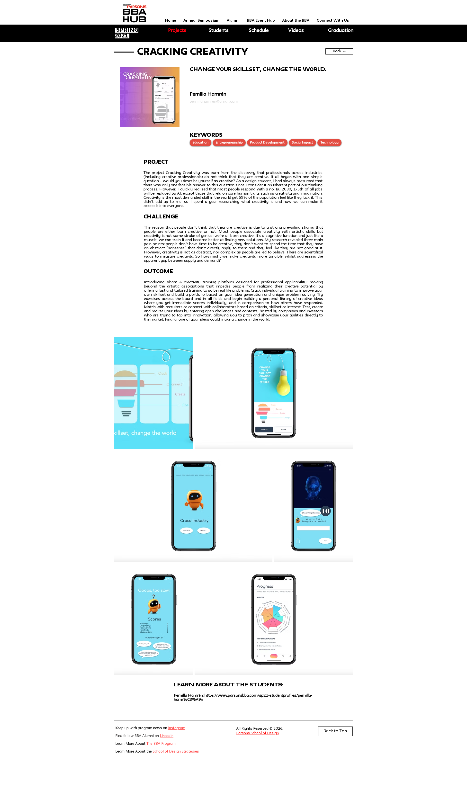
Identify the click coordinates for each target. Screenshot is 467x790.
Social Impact (302, 142)
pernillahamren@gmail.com (214, 101)
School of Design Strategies (176, 751)
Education (200, 142)
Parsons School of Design (257, 733)
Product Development (267, 142)
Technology (329, 142)
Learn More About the (134, 751)
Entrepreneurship (229, 142)
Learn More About (130, 743)
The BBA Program (161, 743)
